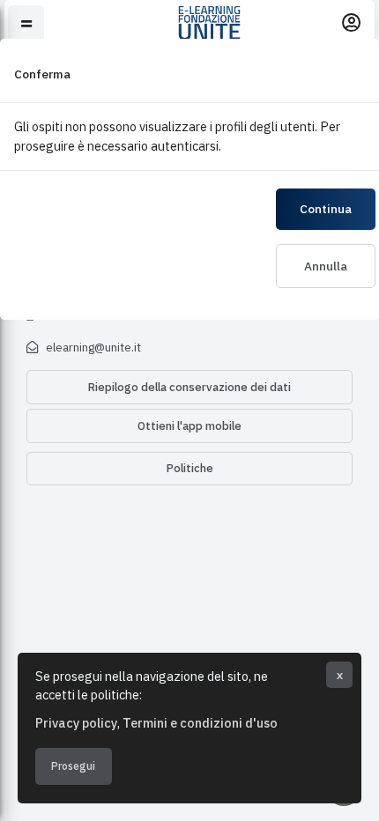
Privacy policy (76, 722)
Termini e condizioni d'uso (200, 722)
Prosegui (73, 766)
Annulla (325, 266)
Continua (326, 209)
